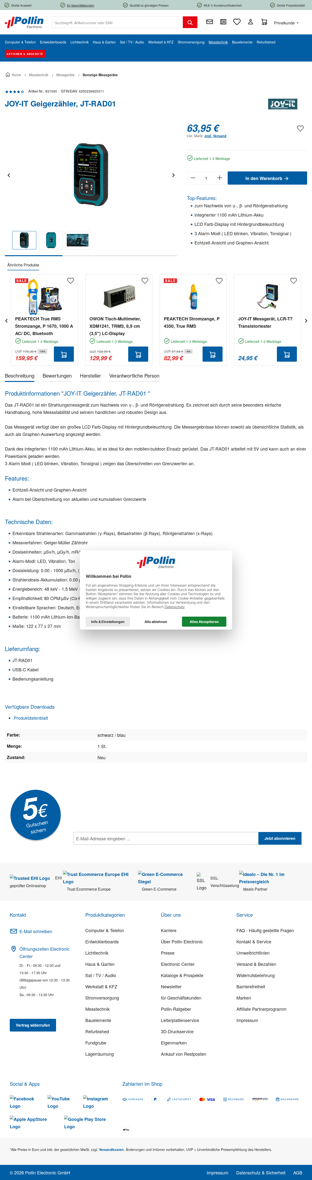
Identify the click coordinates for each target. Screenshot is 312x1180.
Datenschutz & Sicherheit (260, 1172)
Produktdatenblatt (30, 718)
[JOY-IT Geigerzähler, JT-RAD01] (91, 174)
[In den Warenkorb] (64, 354)
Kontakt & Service (253, 941)
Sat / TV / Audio (100, 975)
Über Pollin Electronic (182, 941)
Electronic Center (178, 964)
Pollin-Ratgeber (176, 1009)
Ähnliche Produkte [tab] (23, 265)
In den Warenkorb (264, 178)
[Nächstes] (173, 174)
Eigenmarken (174, 1042)
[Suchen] (190, 22)
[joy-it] (282, 105)
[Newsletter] (210, 22)
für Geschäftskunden (181, 997)
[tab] (19, 376)
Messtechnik (97, 1009)
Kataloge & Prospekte (182, 975)
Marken (243, 997)
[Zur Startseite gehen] (24, 22)
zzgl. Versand (215, 135)
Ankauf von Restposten (183, 1054)
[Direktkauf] (223, 22)
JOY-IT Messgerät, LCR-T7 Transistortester (265, 322)
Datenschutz (105, 849)
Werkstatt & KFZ (101, 986)
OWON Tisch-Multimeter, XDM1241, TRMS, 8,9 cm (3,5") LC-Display (115, 326)
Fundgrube (95, 1042)
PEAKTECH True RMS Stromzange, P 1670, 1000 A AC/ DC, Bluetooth (44, 326)
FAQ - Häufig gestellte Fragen (265, 930)
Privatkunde (285, 23)
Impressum (247, 1020)
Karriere (168, 930)
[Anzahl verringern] (193, 178)
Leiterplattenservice (180, 1020)
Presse (168, 952)
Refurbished (97, 1031)
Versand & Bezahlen (256, 964)
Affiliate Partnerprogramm (261, 1009)
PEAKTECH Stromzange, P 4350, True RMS (192, 322)
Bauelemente (98, 1020)
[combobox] (117, 22)
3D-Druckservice (177, 1031)
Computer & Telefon (104, 930)
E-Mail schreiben (36, 931)
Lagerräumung (99, 1054)
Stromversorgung (102, 997)
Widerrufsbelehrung (255, 975)
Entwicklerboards (102, 941)
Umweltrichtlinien (253, 952)
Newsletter (171, 986)
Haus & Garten (100, 964)
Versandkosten (111, 1149)
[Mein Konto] (250, 22)
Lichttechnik (96, 952)
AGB (297, 1172)
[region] (91, 189)
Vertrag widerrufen (33, 1025)
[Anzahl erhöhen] (220, 178)
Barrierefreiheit (250, 986)
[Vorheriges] (8, 174)
